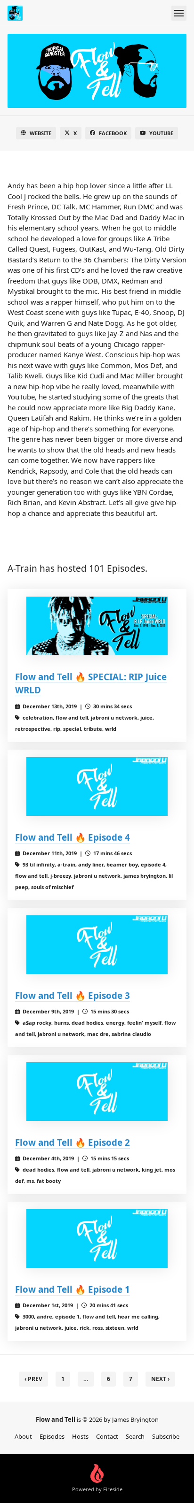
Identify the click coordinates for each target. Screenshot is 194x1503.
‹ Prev (33, 1379)
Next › (160, 1379)
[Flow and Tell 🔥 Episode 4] (97, 786)
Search (135, 1436)
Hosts (80, 1436)
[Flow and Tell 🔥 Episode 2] (97, 1091)
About (23, 1436)
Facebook (113, 133)
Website (40, 133)
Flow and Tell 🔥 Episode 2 (72, 1142)
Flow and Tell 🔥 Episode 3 (72, 995)
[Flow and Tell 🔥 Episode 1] (97, 1238)
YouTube (161, 133)
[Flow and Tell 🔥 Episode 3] (97, 944)
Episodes (52, 1436)
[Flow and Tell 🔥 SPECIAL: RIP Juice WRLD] (97, 626)
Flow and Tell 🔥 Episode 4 (72, 837)
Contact (107, 1436)
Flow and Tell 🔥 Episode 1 (72, 1289)
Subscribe (165, 1436)
